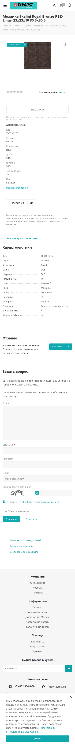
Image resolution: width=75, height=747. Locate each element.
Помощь (37, 635)
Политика (37, 592)
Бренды (37, 651)
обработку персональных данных (40, 501)
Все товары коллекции (22, 238)
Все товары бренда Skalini (24, 551)
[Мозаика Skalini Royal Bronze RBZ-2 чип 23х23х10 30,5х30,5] (38, 60)
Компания (38, 576)
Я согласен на (33, 501)
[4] (18, 92)
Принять (37, 738)
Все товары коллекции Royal (25, 540)
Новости (38, 587)
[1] (8, 92)
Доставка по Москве (37, 617)
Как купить (37, 641)
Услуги (37, 607)
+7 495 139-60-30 (25, 686)
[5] (21, 92)
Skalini (62, 92)
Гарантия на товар (37, 626)
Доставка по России (37, 622)
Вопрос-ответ (37, 646)
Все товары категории (22, 546)
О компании (37, 582)
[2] (11, 92)
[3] (14, 92)
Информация (37, 601)
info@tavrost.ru (57, 687)
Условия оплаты (37, 612)
